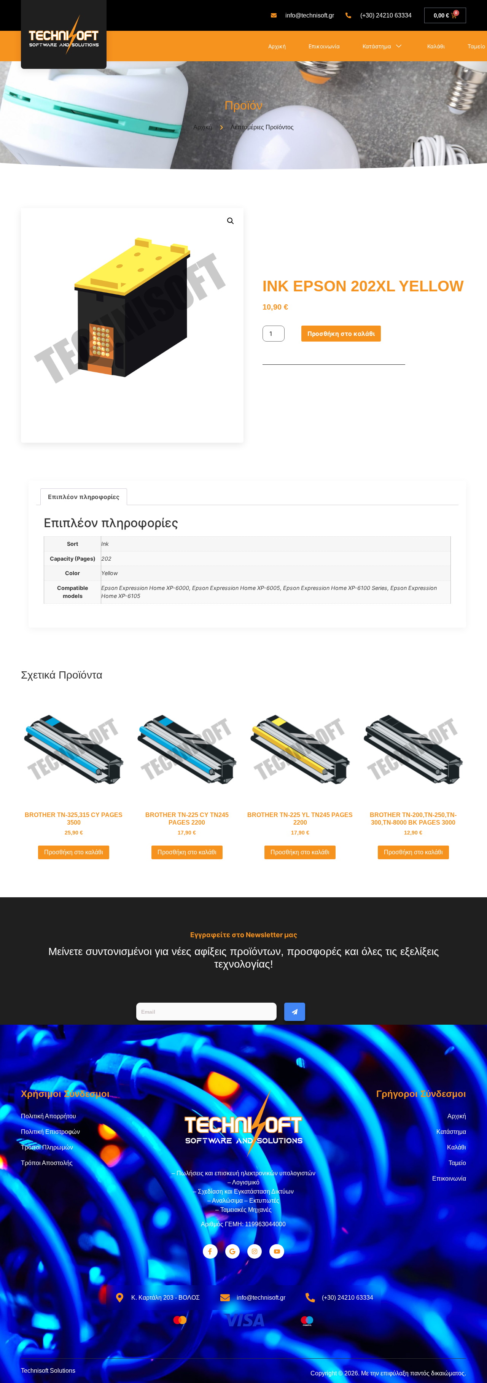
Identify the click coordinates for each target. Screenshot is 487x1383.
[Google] (232, 1251)
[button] (230, 221)
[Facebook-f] (210, 1251)
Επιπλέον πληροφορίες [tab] (83, 497)
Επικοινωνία (324, 46)
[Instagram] (254, 1251)
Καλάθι (436, 46)
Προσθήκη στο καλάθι (341, 333)
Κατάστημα (377, 46)
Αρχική (277, 46)
